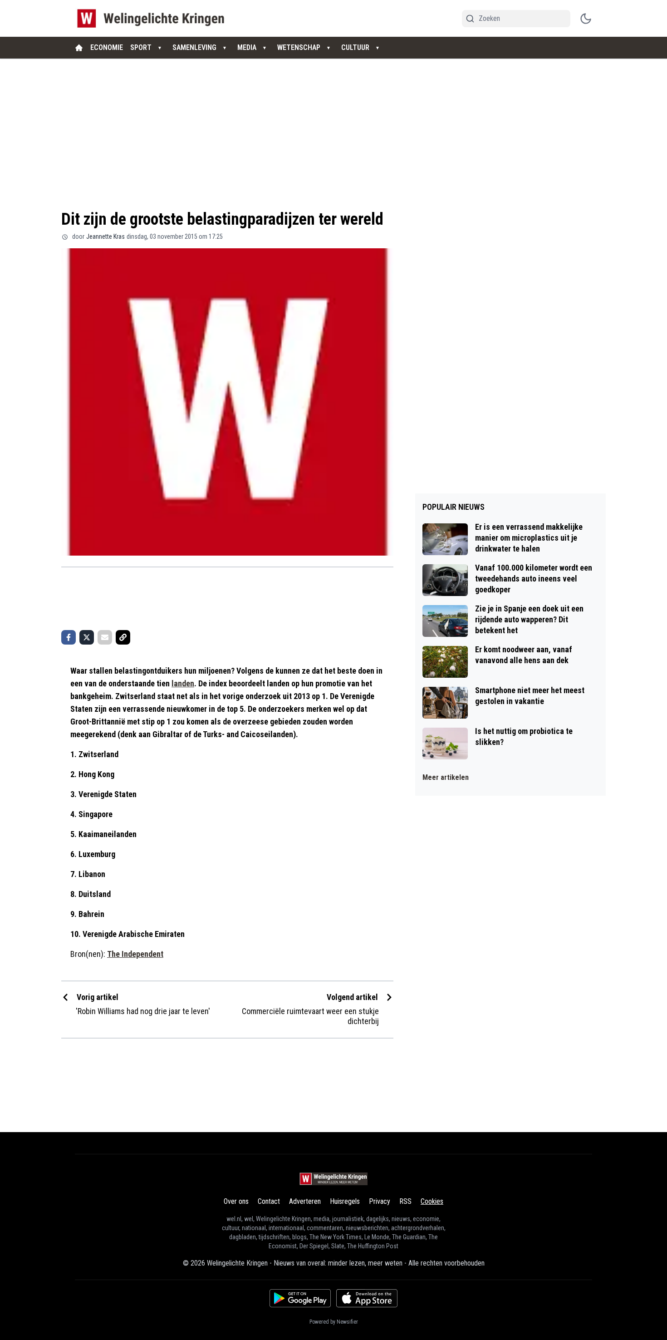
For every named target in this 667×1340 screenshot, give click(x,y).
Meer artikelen (445, 777)
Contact (269, 1201)
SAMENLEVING (194, 47)
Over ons (236, 1201)
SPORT (141, 47)
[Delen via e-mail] (105, 637)
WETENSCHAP (298, 47)
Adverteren (305, 1201)
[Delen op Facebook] (68, 637)
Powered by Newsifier (333, 1322)
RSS (405, 1201)
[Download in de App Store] (366, 1298)
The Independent (135, 954)
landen (183, 683)
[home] (79, 48)
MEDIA (246, 47)
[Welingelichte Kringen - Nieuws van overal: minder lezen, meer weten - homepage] (153, 18)
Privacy (379, 1201)
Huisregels (345, 1201)
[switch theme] (585, 18)
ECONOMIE (106, 47)
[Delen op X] (86, 637)
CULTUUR (355, 47)
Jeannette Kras (105, 236)
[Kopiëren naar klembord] (123, 637)
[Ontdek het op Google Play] (300, 1298)
